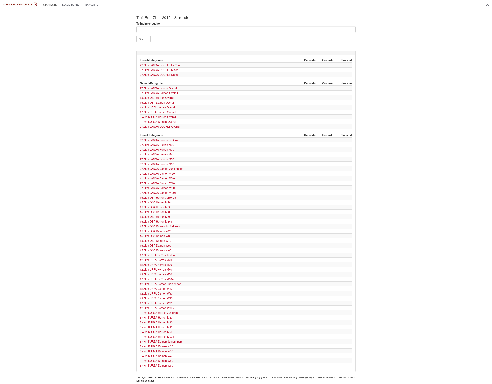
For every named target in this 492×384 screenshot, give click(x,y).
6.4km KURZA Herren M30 (156, 322)
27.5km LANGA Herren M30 (157, 149)
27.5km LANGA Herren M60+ (158, 164)
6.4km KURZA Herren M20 (156, 317)
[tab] (246, 53)
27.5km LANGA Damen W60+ (158, 193)
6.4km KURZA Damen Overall (158, 122)
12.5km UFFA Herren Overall (157, 107)
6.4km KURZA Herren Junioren (159, 313)
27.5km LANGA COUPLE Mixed (159, 70)
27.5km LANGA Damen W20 (157, 173)
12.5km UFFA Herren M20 (156, 260)
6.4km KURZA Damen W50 (156, 361)
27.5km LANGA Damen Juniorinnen (161, 169)
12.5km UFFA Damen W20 (156, 289)
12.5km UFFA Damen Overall (158, 112)
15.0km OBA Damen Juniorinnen (160, 226)
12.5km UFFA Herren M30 (156, 265)
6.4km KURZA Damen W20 (156, 346)
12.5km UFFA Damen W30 (156, 293)
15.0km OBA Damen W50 (155, 245)
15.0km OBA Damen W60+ (156, 250)
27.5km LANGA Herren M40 (157, 154)
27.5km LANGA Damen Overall (159, 93)
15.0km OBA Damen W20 (155, 231)
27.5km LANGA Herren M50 (157, 159)
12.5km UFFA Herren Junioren (158, 255)
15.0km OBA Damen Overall (157, 102)
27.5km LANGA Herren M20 (157, 145)
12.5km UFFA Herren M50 (156, 274)
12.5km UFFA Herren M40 (156, 269)
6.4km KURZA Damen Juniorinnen (161, 341)
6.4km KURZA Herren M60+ (157, 337)
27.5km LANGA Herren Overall (158, 88)
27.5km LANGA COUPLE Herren (160, 65)
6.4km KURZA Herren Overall (158, 117)
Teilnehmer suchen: (149, 23)
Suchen (143, 39)
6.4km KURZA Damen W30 (156, 351)
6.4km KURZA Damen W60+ (157, 365)
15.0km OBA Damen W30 (155, 236)
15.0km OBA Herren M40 (155, 212)
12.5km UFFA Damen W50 (156, 303)
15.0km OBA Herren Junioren (158, 197)
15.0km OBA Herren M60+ (156, 221)
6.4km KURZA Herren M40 (156, 327)
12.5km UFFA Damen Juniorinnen (160, 284)
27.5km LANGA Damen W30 (157, 178)
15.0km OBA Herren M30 (155, 207)
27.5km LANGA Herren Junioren (159, 140)
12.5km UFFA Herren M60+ (157, 279)
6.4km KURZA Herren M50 (156, 332)
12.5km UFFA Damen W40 (156, 298)
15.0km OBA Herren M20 (155, 202)
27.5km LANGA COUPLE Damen (160, 75)
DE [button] (487, 4)
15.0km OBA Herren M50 (155, 217)
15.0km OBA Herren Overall (157, 98)
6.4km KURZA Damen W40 (156, 356)
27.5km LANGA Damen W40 (157, 183)
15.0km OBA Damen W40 (155, 241)
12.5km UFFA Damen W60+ (157, 308)
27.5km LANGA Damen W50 (157, 188)
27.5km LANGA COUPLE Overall (160, 126)
